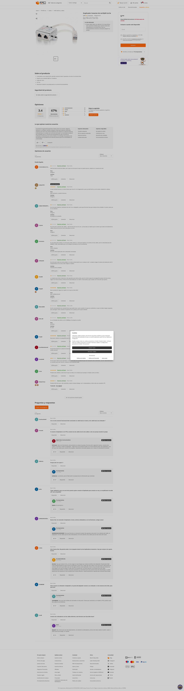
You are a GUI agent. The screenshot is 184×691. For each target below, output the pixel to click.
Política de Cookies (81, 358)
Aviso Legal (104, 358)
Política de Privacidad (94, 358)
